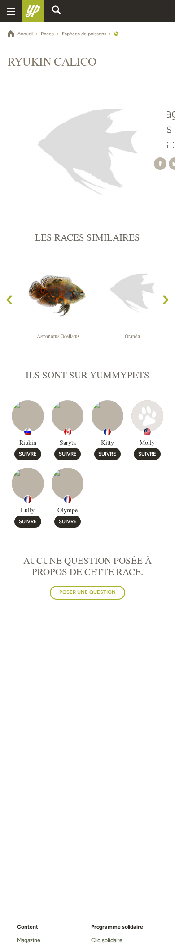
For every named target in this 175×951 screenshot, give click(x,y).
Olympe (67, 510)
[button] (160, 163)
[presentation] (9, 302)
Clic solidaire (106, 940)
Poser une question (87, 592)
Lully (28, 510)
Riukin (27, 442)
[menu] (11, 11)
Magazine (28, 940)
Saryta (68, 442)
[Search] (56, 11)
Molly (147, 442)
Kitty (107, 442)
